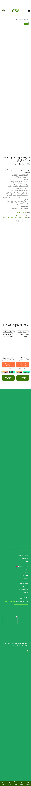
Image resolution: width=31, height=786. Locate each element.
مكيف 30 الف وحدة (18, 217)
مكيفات (21, 19)
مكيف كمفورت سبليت (7, 217)
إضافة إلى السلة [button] (23, 378)
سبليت (15, 19)
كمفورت (17, 215)
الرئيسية (26, 19)
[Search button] (3, 3)
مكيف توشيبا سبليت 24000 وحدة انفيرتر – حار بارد (23, 359)
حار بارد (25, 217)
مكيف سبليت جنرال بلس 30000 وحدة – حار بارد (8, 359)
